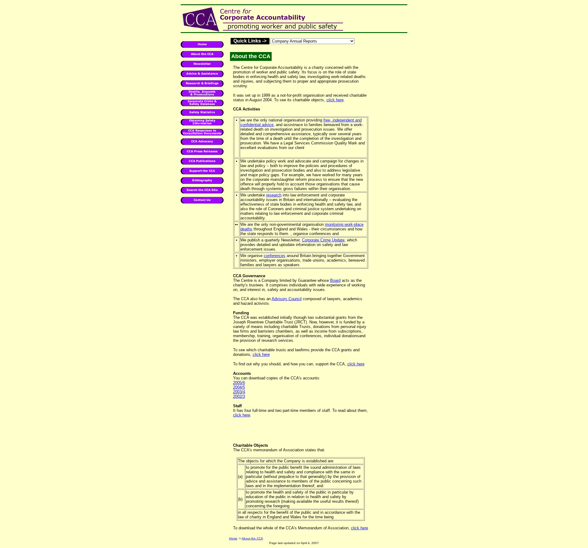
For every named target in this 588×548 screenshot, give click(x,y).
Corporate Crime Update (323, 240)
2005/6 (239, 382)
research (273, 195)
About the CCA (252, 538)
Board (335, 280)
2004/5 (239, 387)
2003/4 (239, 392)
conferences (274, 255)
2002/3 (239, 396)
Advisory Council (287, 298)
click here (335, 100)
